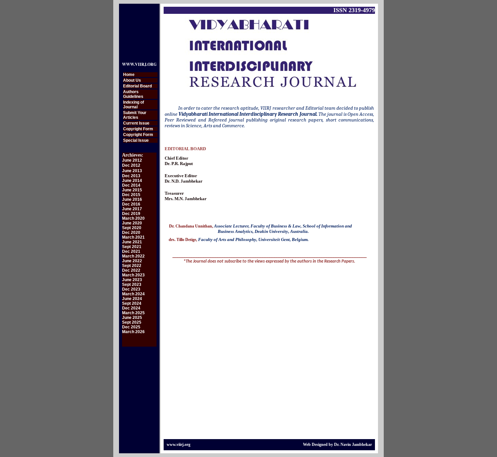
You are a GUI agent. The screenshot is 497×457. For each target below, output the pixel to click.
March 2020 (133, 218)
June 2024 (132, 298)
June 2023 (132, 279)
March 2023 (133, 275)
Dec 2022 (131, 270)
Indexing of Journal (133, 104)
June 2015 (132, 190)
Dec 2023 (131, 289)
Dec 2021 (131, 251)
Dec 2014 (131, 185)
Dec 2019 (131, 213)
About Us (132, 80)
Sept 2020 (131, 227)
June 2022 (132, 261)
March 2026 (133, 331)
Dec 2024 (131, 308)
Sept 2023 (131, 284)
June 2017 (132, 209)
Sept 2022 (131, 265)
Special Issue (136, 140)
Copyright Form (138, 129)
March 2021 (133, 237)
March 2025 (133, 313)
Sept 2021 (131, 246)
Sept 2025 (131, 322)
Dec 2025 (131, 327)
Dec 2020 (131, 232)
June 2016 (132, 199)
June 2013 (132, 170)
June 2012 (132, 160)
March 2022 (133, 256)
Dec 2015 (131, 194)
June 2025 (132, 317)
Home (129, 74)
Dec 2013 (131, 175)
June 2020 (132, 223)
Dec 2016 (131, 204)
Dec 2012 (131, 165)
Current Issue (136, 123)
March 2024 (133, 294)
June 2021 (132, 242)
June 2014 (132, 180)
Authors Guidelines (133, 94)
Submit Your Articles (134, 115)
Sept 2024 (131, 303)
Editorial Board (137, 86)
